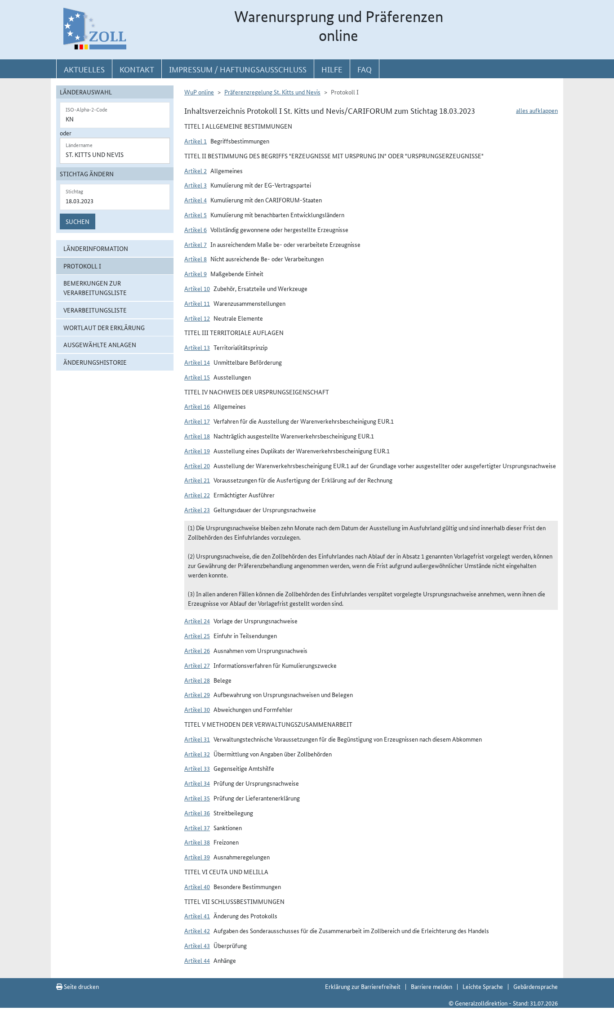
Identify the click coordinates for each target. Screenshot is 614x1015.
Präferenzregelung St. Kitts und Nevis (272, 91)
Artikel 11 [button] (197, 303)
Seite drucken (80, 986)
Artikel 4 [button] (195, 199)
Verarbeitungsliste (95, 309)
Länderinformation (95, 248)
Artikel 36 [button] (197, 812)
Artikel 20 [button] (197, 465)
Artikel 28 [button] (197, 679)
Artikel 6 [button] (195, 229)
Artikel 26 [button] (197, 650)
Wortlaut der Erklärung (104, 327)
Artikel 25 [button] (197, 635)
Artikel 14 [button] (197, 362)
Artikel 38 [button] (197, 841)
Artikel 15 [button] (197, 376)
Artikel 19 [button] (197, 450)
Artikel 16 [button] (197, 406)
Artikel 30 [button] (197, 709)
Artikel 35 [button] (197, 797)
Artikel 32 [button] (197, 753)
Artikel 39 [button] (197, 856)
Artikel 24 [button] (197, 620)
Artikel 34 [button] (197, 782)
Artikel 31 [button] (197, 738)
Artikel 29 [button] (197, 694)
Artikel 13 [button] (197, 347)
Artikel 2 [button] (195, 170)
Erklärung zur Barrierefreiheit (362, 986)
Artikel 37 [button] (197, 827)
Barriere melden (431, 986)
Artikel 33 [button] (197, 768)
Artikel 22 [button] (197, 494)
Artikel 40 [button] (197, 886)
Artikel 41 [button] (197, 915)
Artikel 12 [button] (197, 317)
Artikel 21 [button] (197, 479)
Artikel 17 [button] (197, 420)
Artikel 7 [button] (195, 244)
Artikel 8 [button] (195, 258)
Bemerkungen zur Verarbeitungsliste (95, 287)
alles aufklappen (537, 110)
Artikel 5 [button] (195, 214)
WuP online (199, 91)
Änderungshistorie (95, 362)
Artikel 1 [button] (195, 140)
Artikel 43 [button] (197, 945)
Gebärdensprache (535, 986)
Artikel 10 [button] (197, 288)
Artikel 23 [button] (197, 509)
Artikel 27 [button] (197, 665)
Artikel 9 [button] (195, 273)
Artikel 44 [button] (197, 960)
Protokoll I (82, 265)
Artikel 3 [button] (195, 184)
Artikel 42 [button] (197, 930)
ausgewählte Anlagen (99, 344)
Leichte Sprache (483, 986)
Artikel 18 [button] (197, 435)
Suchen (77, 221)
